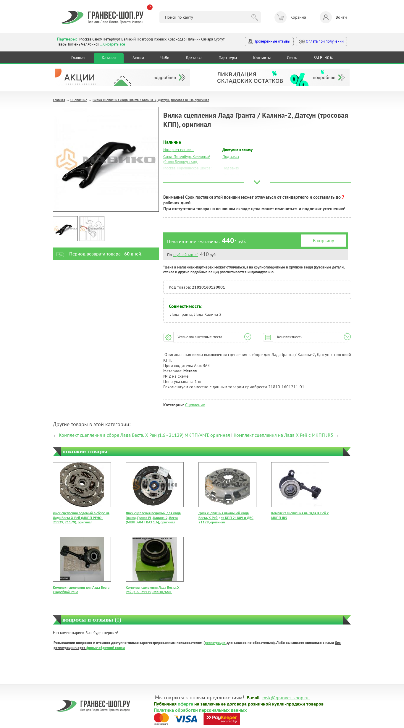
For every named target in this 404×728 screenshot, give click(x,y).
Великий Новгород (137, 39)
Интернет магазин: (178, 149)
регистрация (215, 642)
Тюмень (73, 44)
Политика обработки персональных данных (200, 709)
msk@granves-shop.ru (285, 697)
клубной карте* (185, 254)
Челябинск (90, 44)
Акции (138, 57)
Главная (78, 57)
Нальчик (193, 39)
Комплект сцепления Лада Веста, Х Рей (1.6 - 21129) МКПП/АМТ (153, 589)
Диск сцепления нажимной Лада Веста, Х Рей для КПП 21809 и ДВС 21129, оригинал (225, 517)
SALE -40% (323, 57)
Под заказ (230, 156)
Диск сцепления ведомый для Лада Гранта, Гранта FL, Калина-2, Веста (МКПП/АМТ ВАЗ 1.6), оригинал (153, 517)
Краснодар (176, 39)
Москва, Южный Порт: (181, 174)
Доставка (194, 57)
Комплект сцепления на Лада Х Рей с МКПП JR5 (283, 435)
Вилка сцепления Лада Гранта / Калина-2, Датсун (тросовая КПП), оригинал (151, 100)
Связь (292, 57)
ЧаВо (164, 57)
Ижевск (160, 39)
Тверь (62, 44)
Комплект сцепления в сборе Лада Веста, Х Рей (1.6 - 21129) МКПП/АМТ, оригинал (144, 435)
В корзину (323, 240)
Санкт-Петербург (106, 39)
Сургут (219, 39)
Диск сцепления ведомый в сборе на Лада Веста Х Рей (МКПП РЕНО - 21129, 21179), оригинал (81, 517)
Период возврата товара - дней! (106, 254)
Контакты (262, 57)
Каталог (109, 57)
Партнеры (228, 57)
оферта (185, 703)
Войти (341, 17)
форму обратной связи (105, 647)
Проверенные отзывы (271, 41)
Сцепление (78, 100)
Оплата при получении (324, 41)
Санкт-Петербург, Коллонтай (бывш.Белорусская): (186, 159)
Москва (85, 39)
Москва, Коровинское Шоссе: (187, 168)
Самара (207, 39)
